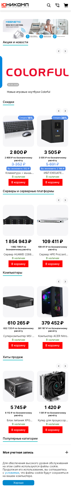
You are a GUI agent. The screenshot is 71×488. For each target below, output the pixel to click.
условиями (12, 472)
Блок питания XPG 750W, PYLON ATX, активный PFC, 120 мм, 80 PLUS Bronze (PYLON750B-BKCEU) (18, 420)
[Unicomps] (15, 5)
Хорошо (18, 482)
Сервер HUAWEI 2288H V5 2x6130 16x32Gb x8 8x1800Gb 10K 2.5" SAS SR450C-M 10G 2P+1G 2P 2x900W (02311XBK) (18, 254)
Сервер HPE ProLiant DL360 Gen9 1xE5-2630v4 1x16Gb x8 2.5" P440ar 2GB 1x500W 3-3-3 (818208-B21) (52, 254)
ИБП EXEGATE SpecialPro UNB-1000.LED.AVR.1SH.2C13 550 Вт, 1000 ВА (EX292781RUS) (52, 172)
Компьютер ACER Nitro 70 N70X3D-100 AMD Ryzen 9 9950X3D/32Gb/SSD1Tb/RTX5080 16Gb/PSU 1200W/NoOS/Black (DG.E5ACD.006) (52, 336)
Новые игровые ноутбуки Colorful (26, 91)
